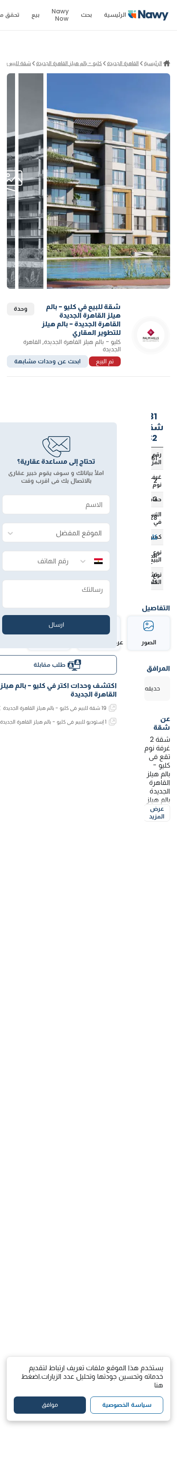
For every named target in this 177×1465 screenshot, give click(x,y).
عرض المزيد (157, 812)
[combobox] (65, 533)
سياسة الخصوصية (127, 1404)
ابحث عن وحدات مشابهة (47, 361)
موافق (50, 1404)
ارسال (56, 624)
